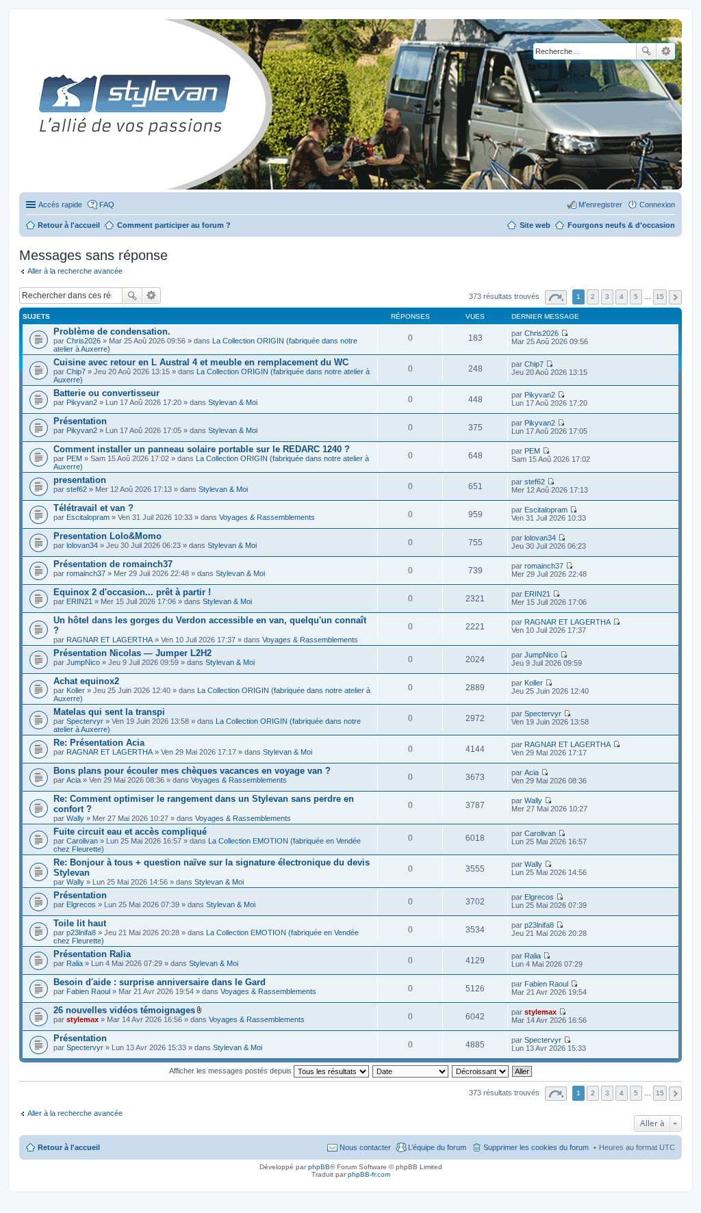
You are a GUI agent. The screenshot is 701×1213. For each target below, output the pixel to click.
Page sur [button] (556, 297)
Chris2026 (83, 341)
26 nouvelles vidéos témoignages (124, 1010)
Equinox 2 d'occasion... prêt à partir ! (132, 592)
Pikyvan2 (81, 402)
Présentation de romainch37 (113, 564)
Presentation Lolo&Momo (107, 536)
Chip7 (76, 371)
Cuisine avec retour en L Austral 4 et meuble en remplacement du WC (200, 362)
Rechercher (646, 51)
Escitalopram (88, 517)
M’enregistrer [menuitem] (600, 204)
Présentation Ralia (92, 954)
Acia (73, 780)
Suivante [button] (675, 297)
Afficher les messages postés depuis (231, 1071)
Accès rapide (60, 204)
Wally (75, 818)
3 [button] (607, 296)
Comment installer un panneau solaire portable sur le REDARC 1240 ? (201, 449)
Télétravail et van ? (93, 508)
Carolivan (82, 841)
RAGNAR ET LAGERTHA (109, 640)
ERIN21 (79, 601)
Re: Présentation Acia (98, 743)
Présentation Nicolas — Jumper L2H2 (132, 653)
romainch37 (85, 573)
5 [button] (636, 296)
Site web (535, 225)
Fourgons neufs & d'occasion (621, 225)
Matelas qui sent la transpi (109, 712)
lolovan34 (82, 545)
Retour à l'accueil (69, 1147)
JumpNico (83, 662)
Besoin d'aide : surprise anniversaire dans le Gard (159, 982)
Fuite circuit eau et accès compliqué (130, 831)
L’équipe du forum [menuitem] (437, 1147)
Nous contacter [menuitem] (365, 1147)
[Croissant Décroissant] (481, 1071)
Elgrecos (81, 904)
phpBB (319, 1167)
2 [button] (593, 296)
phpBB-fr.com (369, 1174)
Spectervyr (84, 721)
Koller (75, 690)
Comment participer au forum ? (174, 225)
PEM (74, 458)
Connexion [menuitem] (657, 204)
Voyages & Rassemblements (267, 517)
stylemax (82, 1019)
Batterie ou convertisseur (106, 393)
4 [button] (622, 296)
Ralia (74, 963)
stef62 (76, 489)
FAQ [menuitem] (106, 204)
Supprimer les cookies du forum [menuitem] (536, 1147)
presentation (79, 480)
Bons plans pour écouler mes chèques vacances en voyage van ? (192, 771)
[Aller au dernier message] (564, 333)
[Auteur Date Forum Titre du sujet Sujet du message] (411, 1071)
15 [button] (660, 296)
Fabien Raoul (88, 991)
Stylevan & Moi (232, 402)
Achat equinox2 (86, 681)
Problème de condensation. (111, 331)
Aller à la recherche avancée (75, 271)
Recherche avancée (666, 51)
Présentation (80, 421)
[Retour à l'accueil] (30, 104)
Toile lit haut (79, 923)
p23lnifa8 (81, 932)
